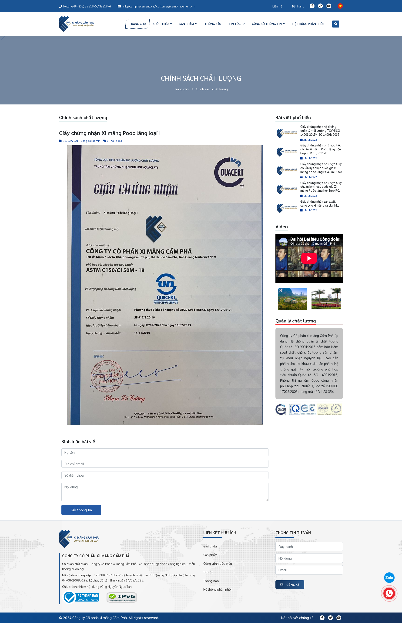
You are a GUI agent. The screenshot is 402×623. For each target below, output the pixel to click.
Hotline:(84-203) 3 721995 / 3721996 (87, 6)
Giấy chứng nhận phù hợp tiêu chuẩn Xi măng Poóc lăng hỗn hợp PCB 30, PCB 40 (321, 149)
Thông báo (211, 580)
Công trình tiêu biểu (217, 563)
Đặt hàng (298, 6)
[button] (276, 299)
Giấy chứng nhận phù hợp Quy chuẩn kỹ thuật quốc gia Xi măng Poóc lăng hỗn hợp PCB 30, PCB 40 (321, 189)
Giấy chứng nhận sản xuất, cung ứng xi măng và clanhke (319, 203)
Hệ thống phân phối (217, 589)
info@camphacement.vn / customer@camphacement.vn (158, 6)
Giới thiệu (210, 546)
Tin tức (208, 572)
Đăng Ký (293, 584)
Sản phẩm (210, 555)
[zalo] (389, 578)
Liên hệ (277, 6)
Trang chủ (181, 89)
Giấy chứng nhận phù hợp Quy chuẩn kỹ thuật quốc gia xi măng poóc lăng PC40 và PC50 (321, 168)
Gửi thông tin (81, 509)
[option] (292, 299)
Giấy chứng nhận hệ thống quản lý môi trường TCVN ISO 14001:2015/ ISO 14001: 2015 (320, 130)
